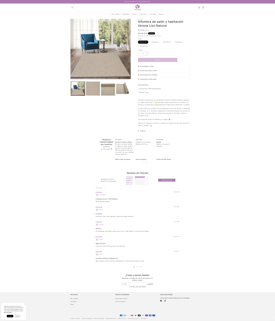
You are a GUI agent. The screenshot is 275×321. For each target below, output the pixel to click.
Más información (8, 312)
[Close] (25, 304)
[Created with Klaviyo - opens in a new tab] (137, 174)
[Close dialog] (163, 147)
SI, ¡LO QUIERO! (123, 168)
